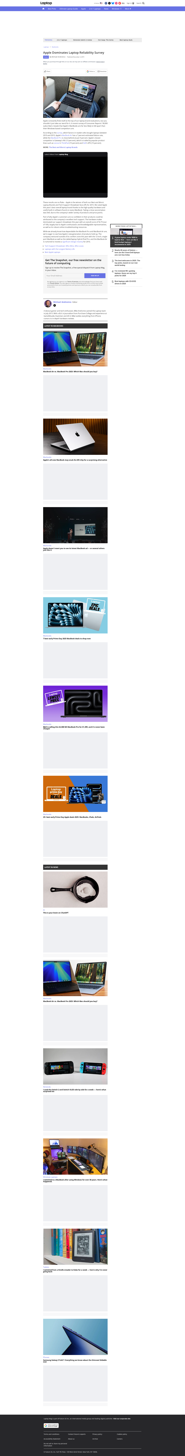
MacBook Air (67, 135)
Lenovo (57, 143)
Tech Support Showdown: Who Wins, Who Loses (64, 246)
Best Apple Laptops (52, 252)
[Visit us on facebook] (106, 3)
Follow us (92, 71)
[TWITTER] (55, 305)
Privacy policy (97, 1434)
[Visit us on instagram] (116, 3)
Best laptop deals (126, 40)
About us (71, 1439)
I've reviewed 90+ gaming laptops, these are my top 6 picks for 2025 (126, 273)
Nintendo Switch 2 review (82, 40)
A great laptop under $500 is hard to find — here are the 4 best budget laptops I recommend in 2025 (126, 241)
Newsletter (103, 71)
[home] (43, 8)
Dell (84, 143)
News (46, 57)
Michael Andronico (58, 57)
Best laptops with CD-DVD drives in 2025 (125, 282)
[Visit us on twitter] (109, 3)
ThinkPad (65, 143)
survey (59, 133)
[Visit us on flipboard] (119, 3)
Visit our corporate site (121, 1419)
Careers (119, 1439)
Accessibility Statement (52, 1439)
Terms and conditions (51, 1434)
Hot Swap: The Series (105, 40)
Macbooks (55, 47)
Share (48, 71)
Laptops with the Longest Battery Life (60, 249)
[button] (140, 3)
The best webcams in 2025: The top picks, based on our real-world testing (127, 263)
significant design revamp (72, 242)
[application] (75, 175)
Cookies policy (122, 1434)
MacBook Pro (56, 138)
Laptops (46, 47)
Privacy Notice (54, 283)
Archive (95, 1439)
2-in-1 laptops (62, 40)
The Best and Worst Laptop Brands (63, 147)
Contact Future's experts (77, 1434)
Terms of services (73, 282)
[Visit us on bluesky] (113, 3)
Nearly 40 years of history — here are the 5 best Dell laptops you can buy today (127, 252)
